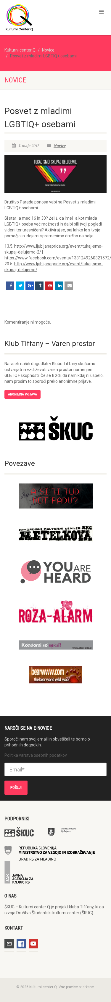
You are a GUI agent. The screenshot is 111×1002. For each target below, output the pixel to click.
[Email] (69, 285)
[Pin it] (49, 285)
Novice (48, 50)
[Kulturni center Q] (37, 17)
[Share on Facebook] (10, 285)
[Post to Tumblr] (39, 285)
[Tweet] (20, 285)
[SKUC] (55, 429)
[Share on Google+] (29, 285)
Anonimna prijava (22, 394)
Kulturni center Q (20, 50)
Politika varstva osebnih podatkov (35, 755)
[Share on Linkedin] (59, 285)
